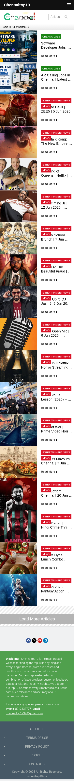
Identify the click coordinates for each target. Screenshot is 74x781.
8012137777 (23, 709)
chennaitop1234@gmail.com (24, 713)
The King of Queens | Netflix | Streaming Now (55, 173)
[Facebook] (28, 640)
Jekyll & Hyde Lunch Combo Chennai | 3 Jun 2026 (54, 557)
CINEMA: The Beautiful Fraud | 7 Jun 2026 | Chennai (56, 269)
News (46, 106)
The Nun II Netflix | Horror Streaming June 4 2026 (56, 365)
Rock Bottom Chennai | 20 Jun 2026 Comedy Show (55, 493)
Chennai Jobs (51, 36)
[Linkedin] (45, 640)
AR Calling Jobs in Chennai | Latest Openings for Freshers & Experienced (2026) (56, 77)
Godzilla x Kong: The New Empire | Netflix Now (55, 141)
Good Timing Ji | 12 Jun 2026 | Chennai (54, 205)
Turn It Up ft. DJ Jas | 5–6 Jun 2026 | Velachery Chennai (56, 301)
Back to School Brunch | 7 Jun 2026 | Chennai (53, 237)
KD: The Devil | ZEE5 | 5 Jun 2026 (55, 109)
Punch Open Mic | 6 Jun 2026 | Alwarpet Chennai (55, 333)
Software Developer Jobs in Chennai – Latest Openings (55, 45)
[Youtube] (39, 640)
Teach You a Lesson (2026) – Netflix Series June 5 (56, 397)
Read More (48, 55)
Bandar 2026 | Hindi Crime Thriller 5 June (56, 525)
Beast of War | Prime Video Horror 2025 (56, 429)
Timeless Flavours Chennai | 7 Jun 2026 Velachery (56, 461)
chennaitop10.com (37, 776)
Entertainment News (56, 100)
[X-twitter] (34, 640)
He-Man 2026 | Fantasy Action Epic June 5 (53, 589)
